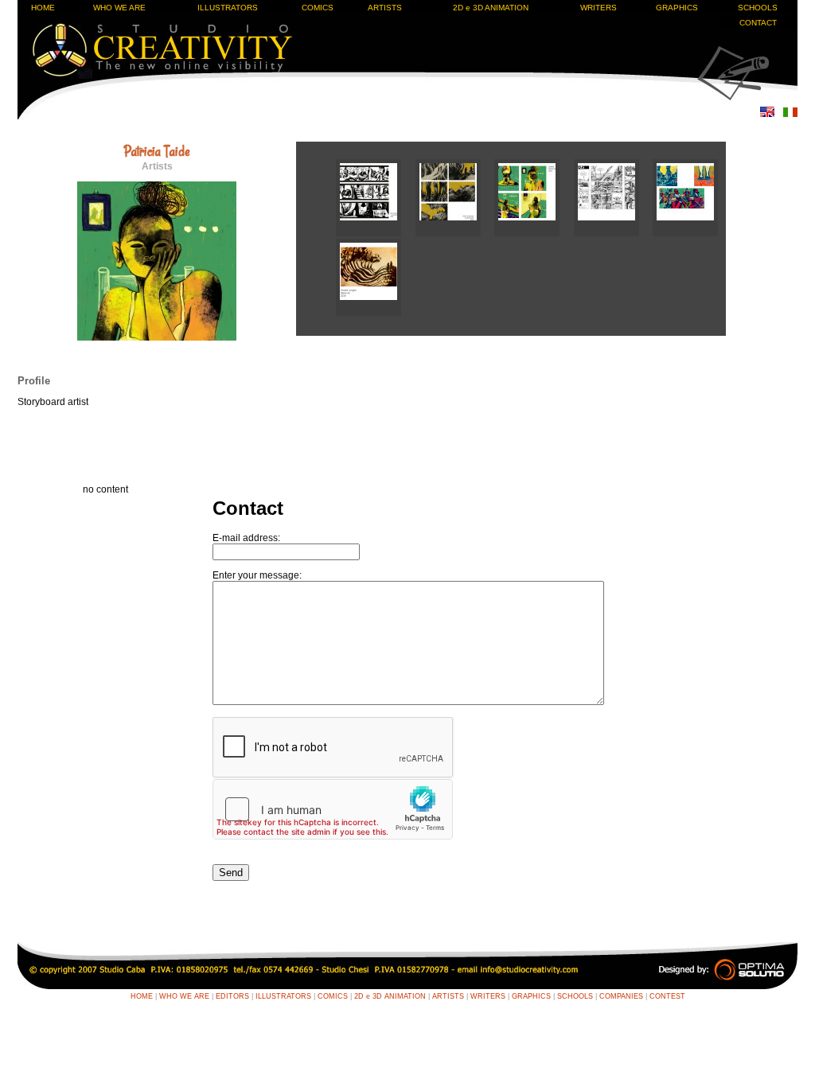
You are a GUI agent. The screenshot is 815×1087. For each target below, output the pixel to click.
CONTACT (758, 22)
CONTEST (667, 996)
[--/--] (375, 233)
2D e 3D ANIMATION (490, 7)
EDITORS (232, 996)
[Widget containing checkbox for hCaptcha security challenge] (333, 809)
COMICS (317, 7)
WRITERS (598, 7)
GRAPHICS (677, 7)
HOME (43, 7)
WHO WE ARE (119, 7)
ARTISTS (385, 7)
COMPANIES (621, 996)
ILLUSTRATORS (227, 7)
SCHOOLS (758, 7)
